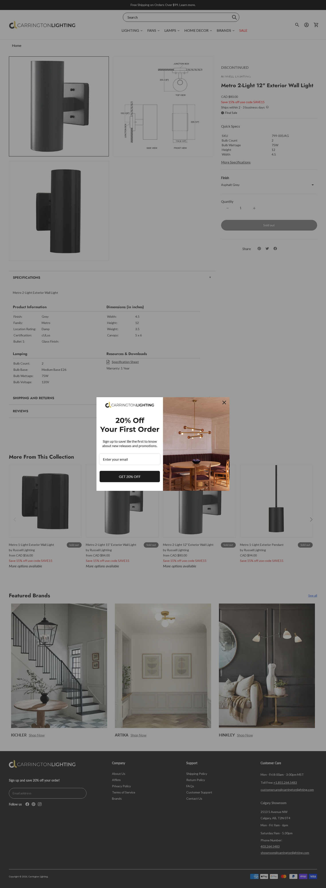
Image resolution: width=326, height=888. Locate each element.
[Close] (224, 402)
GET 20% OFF (130, 476)
